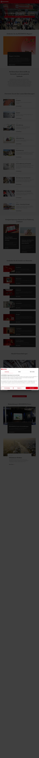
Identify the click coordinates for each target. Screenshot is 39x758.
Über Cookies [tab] (32, 371)
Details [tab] (19, 371)
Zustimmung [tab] (7, 371)
